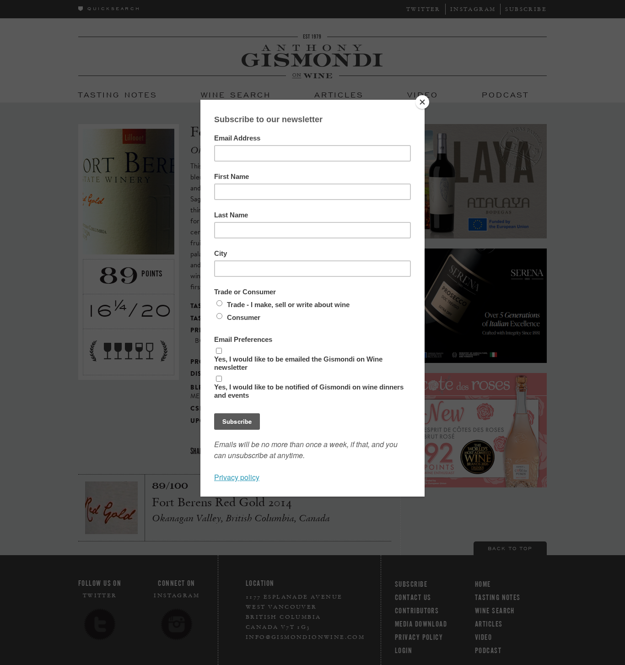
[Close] (422, 102)
